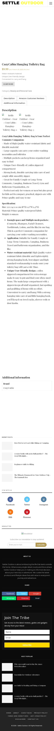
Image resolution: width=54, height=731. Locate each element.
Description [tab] (9, 98)
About (16, 713)
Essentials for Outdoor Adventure (27, 675)
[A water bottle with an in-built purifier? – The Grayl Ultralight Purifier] (7, 457)
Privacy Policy (41, 713)
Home (8, 713)
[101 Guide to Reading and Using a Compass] (7, 688)
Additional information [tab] (14, 103)
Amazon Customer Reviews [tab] (31, 98)
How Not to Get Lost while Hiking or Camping (31, 443)
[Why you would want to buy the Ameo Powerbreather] (7, 667)
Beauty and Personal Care (21, 91)
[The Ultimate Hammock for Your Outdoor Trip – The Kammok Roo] (7, 478)
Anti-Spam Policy (38, 716)
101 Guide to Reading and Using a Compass (30, 685)
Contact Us (33, 719)
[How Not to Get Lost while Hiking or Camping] (7, 446)
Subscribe (41, 545)
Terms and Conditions (18, 716)
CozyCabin (8, 388)
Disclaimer (20, 719)
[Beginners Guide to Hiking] (7, 467)
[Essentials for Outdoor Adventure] (7, 678)
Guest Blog (26, 713)
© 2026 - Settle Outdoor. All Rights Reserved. (26, 726)
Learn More (8, 84)
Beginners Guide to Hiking (24, 464)
